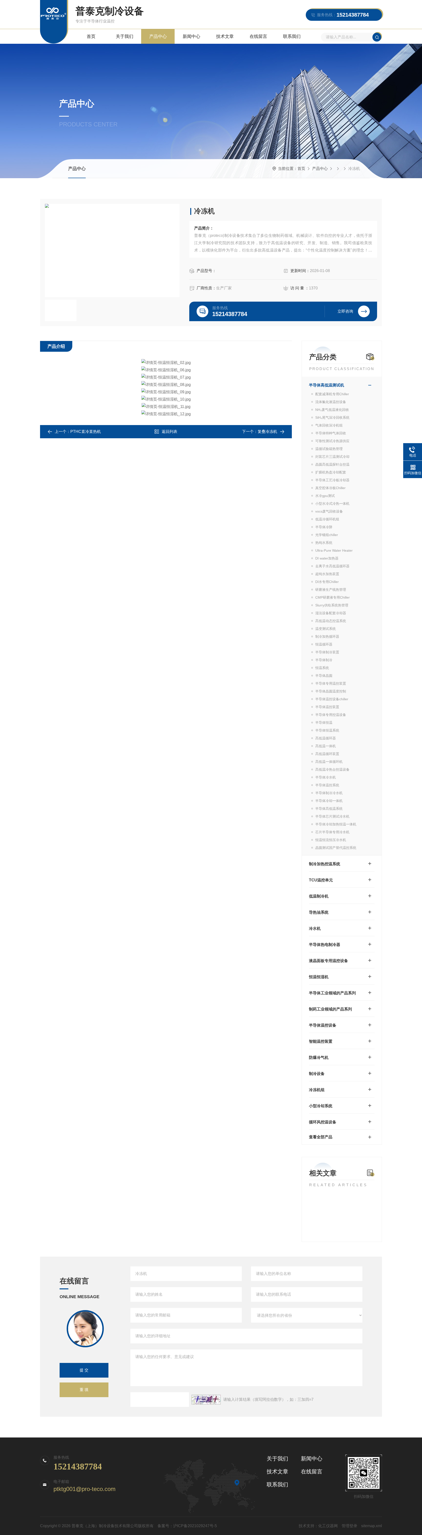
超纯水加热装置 (327, 574)
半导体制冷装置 (327, 652)
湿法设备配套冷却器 (330, 613)
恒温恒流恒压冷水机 (330, 840)
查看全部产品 (320, 1137)
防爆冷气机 (318, 1057)
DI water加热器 (326, 558)
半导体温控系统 (327, 785)
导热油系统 (318, 912)
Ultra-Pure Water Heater (334, 550)
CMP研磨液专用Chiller (332, 597)
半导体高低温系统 (329, 809)
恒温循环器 (323, 644)
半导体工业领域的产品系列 (332, 993)
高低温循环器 (325, 738)
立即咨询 (345, 311)
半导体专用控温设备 (330, 715)
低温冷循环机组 (327, 519)
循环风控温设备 (322, 1122)
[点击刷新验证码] (206, 1399)
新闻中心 (191, 36)
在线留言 (258, 36)
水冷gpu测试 (325, 496)
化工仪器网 (328, 1526)
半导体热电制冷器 (324, 945)
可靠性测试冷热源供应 (332, 441)
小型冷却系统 (320, 1106)
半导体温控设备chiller (331, 699)
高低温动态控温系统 (330, 621)
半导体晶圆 (323, 676)
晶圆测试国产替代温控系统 (335, 848)
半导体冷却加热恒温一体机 (335, 824)
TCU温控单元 (321, 880)
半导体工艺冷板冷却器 (332, 480)
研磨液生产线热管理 (330, 590)
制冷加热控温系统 (324, 864)
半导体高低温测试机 (326, 385)
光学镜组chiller (326, 535)
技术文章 (225, 36)
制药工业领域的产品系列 (330, 1009)
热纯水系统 (323, 543)
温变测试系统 (325, 629)
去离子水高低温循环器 (332, 566)
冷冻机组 (317, 1090)
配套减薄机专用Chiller (332, 394)
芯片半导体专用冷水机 (332, 832)
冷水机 (315, 928)
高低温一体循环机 (329, 762)
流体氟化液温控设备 (330, 402)
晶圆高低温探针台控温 (332, 464)
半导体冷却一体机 (329, 801)
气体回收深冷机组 (329, 425)
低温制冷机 (318, 896)
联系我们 (292, 36)
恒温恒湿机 (318, 977)
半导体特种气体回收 (330, 433)
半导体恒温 (323, 722)
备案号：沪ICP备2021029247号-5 (187, 1526)
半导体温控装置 (327, 707)
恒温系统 (322, 668)
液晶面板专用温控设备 (328, 961)
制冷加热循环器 (327, 636)
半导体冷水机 (325, 777)
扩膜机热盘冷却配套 (330, 472)
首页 (91, 36)
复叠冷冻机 (267, 431)
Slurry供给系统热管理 (331, 605)
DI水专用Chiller (327, 582)
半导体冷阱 (323, 527)
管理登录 (349, 1526)
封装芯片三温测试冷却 (332, 457)
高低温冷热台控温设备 (332, 769)
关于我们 (124, 36)
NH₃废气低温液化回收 (332, 410)
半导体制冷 (323, 660)
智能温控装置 (320, 1041)
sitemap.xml (371, 1526)
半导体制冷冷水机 (329, 793)
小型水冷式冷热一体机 (332, 503)
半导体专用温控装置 (330, 683)
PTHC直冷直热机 (85, 431)
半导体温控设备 (322, 1025)
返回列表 (169, 431)
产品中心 (158, 36)
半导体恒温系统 (327, 730)
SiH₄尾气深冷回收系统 (332, 417)
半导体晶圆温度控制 (330, 691)
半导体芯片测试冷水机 (332, 816)
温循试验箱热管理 (329, 449)
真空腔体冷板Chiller (330, 488)
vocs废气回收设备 (329, 511)
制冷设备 (317, 1074)
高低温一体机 (325, 746)
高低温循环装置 (327, 754)
